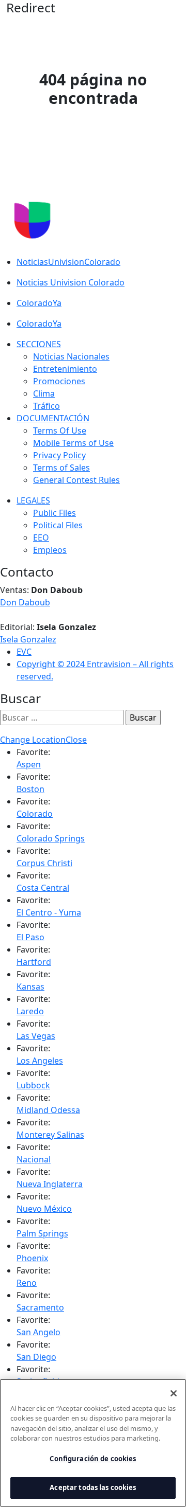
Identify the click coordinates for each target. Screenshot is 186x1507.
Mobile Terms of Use (73, 442)
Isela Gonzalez (28, 639)
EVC (24, 651)
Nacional (34, 1159)
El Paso (30, 937)
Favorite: (33, 752)
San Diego (36, 1356)
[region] (93, 1443)
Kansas (30, 986)
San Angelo (38, 1332)
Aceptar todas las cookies (93, 1487)
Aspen (29, 764)
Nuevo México (44, 1208)
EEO (41, 537)
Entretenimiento (65, 368)
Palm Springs (42, 1233)
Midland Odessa (48, 1110)
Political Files (58, 525)
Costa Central (43, 887)
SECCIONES (39, 344)
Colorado (35, 813)
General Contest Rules (76, 480)
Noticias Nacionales (71, 356)
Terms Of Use (59, 430)
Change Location (33, 739)
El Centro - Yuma (49, 912)
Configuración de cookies (93, 1458)
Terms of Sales (61, 467)
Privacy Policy (59, 455)
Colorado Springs (51, 838)
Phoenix (32, 1258)
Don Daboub (25, 602)
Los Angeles (40, 1060)
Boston (30, 789)
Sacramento (40, 1307)
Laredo (30, 1011)
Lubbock (33, 1085)
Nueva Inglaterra (50, 1184)
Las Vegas (36, 1036)
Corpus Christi (44, 863)
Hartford (34, 961)
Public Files (54, 512)
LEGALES (33, 500)
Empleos (50, 549)
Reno (27, 1282)
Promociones (59, 381)
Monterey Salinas (50, 1134)
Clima (44, 393)
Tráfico (46, 405)
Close (76, 739)
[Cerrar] (173, 1393)
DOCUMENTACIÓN (53, 418)
